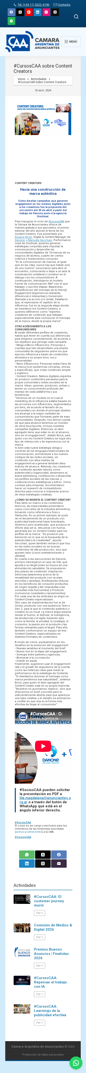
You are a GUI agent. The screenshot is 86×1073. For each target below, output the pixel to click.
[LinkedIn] (38, 12)
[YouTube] (29, 12)
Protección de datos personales (43, 1054)
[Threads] (55, 12)
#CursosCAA (56, 221)
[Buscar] (76, 16)
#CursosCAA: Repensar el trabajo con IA (50, 982)
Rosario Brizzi (23, 237)
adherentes (34, 831)
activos (20, 831)
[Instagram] (46, 12)
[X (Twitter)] (20, 12)
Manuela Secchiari (40, 240)
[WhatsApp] (27, 854)
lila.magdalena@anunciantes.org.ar (45, 800)
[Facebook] (12, 12)
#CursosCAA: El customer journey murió (49, 901)
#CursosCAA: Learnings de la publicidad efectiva (50, 1010)
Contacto (64, 4)
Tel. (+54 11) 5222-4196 (33, 4)
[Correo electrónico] (59, 863)
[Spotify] (12, 21)
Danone (20, 240)
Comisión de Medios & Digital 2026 (53, 927)
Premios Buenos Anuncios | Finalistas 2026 (51, 953)
